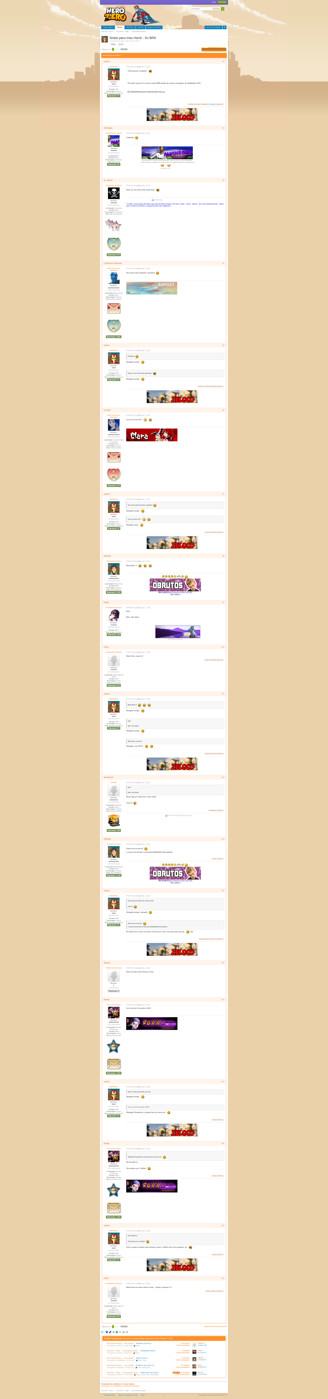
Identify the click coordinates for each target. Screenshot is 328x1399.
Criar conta (222, 2)
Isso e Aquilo (129, 1343)
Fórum (119, 27)
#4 (223, 263)
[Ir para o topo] (164, 1395)
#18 (223, 1143)
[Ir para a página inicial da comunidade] (133, 15)
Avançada (226, 9)
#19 (223, 1225)
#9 (223, 602)
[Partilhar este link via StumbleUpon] (117, 1332)
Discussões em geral (130, 1351)
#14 (223, 891)
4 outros (212, 104)
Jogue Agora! (108, 27)
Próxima (124, 49)
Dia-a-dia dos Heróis (114, 1343)
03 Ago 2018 (202, 1345)
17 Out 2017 (202, 1360)
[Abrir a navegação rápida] (224, 27)
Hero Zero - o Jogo (113, 1351)
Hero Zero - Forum (107, 1390)
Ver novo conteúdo (213, 27)
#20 (223, 1278)
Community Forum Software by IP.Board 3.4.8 (212, 1395)
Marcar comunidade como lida (128, 1395)
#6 (223, 410)
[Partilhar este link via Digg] (107, 1332)
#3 (223, 180)
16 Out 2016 (202, 1374)
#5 (223, 345)
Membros (130, 27)
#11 (223, 694)
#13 (223, 839)
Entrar (214, 2)
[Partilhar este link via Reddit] (113, 1332)
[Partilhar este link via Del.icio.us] (110, 1332)
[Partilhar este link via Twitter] (102, 1332)
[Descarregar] (127, 1332)
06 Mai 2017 (202, 1367)
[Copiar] (123, 1332)
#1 (223, 61)
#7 (223, 494)
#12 (223, 777)
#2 (223, 128)
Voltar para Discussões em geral (215, 1326)
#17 (223, 1081)
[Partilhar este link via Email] (120, 1332)
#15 (223, 963)
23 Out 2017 (202, 1352)
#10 (223, 647)
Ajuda (143, 1395)
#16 (223, 1000)
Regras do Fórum (154, 27)
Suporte (141, 27)
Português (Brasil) (109, 1395)
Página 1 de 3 (106, 49)
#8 (223, 556)
